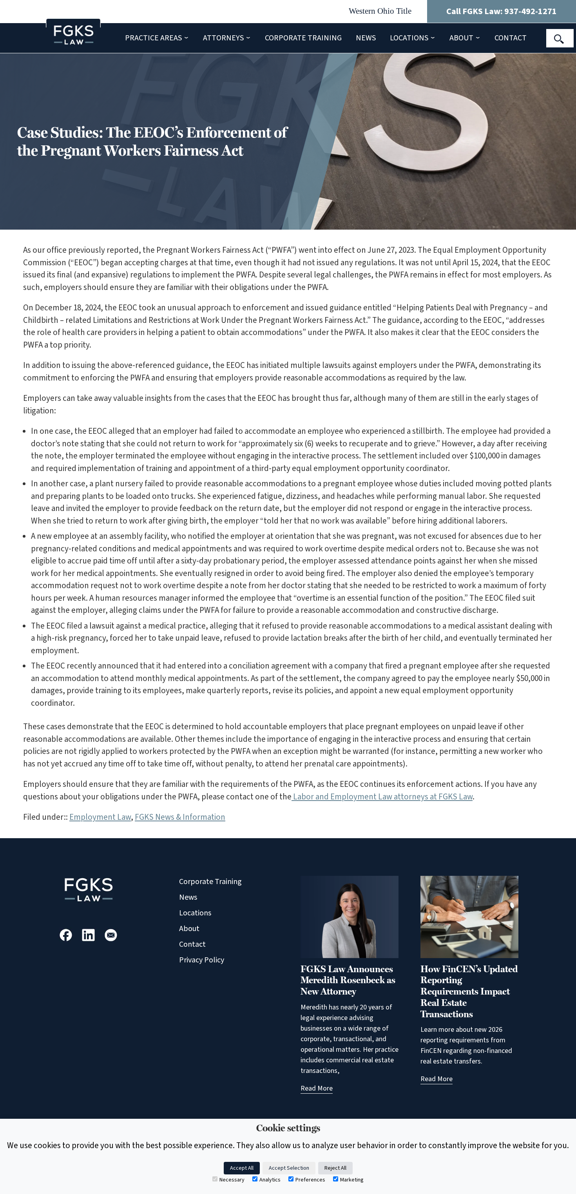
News (366, 38)
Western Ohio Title (380, 11)
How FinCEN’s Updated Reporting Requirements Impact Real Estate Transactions (469, 991)
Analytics (270, 1180)
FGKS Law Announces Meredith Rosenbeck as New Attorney (348, 980)
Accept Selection (289, 1168)
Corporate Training (303, 38)
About (461, 38)
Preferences (310, 1180)
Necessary (232, 1180)
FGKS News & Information (180, 817)
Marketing (352, 1180)
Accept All (242, 1168)
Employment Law (100, 817)
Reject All (335, 1168)
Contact (510, 38)
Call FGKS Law (501, 11)
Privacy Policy (201, 960)
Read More (317, 1088)
